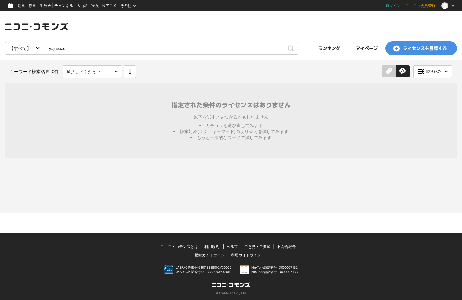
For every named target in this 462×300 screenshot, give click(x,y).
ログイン (393, 5)
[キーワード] (403, 71)
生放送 (45, 5)
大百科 (82, 5)
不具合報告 (286, 246)
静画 (32, 5)
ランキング (329, 48)
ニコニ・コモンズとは (179, 246)
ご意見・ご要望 (257, 246)
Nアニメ (109, 5)
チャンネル (63, 5)
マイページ (367, 48)
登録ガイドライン (210, 255)
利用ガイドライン (246, 255)
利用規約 (211, 246)
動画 (21, 5)
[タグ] (389, 71)
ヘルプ (232, 246)
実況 (95, 5)
